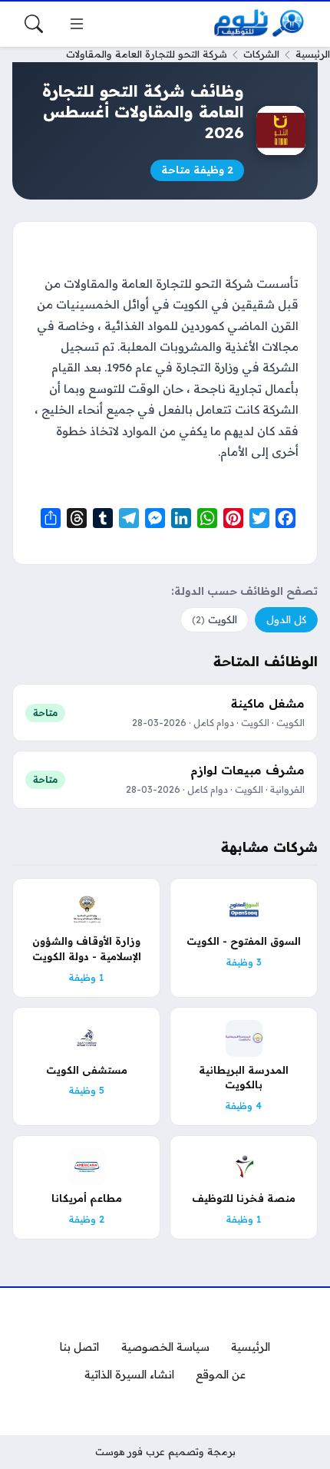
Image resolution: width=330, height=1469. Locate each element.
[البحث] (33, 23)
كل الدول (286, 619)
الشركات (261, 54)
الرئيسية (312, 54)
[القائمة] (76, 23)
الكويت (214, 619)
